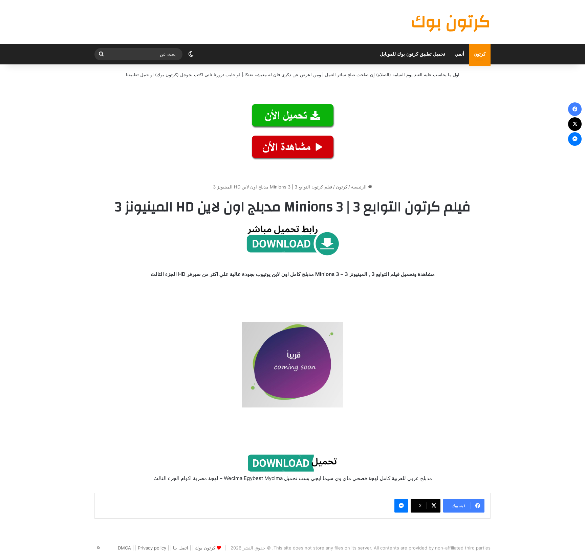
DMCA (124, 548)
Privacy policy (152, 548)
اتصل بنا (180, 548)
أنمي (459, 54)
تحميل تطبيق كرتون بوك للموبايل (412, 54)
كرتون (480, 54)
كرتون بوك (205, 548)
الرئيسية (359, 186)
